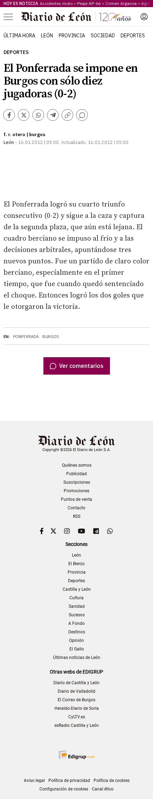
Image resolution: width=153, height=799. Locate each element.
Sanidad (77, 606)
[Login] (144, 16)
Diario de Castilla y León (76, 682)
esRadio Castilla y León (76, 725)
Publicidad (76, 473)
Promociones (76, 490)
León (47, 35)
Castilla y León (77, 589)
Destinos (76, 631)
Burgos (50, 336)
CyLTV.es (76, 716)
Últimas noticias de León (76, 657)
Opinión (76, 640)
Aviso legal (34, 780)
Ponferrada (26, 336)
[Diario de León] (76, 16)
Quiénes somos (76, 465)
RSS (76, 516)
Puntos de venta (76, 499)
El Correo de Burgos (76, 699)
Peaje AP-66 (89, 3)
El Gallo (76, 649)
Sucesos (77, 614)
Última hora (19, 35)
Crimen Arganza (121, 3)
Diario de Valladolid (76, 691)
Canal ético (103, 789)
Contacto (76, 507)
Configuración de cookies (63, 789)
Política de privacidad (69, 780)
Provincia (72, 35)
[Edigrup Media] (76, 755)
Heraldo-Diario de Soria (76, 708)
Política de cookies (112, 780)
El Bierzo (76, 563)
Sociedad (103, 35)
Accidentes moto (56, 3)
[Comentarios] (82, 114)
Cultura (76, 597)
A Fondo (76, 623)
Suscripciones (76, 482)
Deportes (133, 35)
